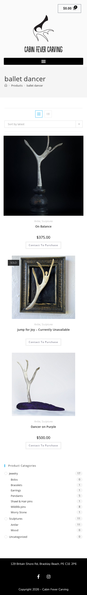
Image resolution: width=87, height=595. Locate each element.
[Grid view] (38, 114)
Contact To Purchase (43, 245)
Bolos (14, 479)
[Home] (5, 85)
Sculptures (47, 221)
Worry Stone (19, 512)
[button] (43, 61)
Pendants (17, 496)
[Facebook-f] (38, 576)
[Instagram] (48, 576)
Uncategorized (18, 537)
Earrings (16, 490)
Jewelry (13, 473)
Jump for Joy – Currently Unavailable (43, 330)
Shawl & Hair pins (22, 501)
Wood (14, 530)
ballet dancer (35, 85)
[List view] (48, 114)
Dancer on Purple (43, 427)
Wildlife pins (18, 507)
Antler (37, 221)
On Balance (43, 226)
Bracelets (16, 485)
